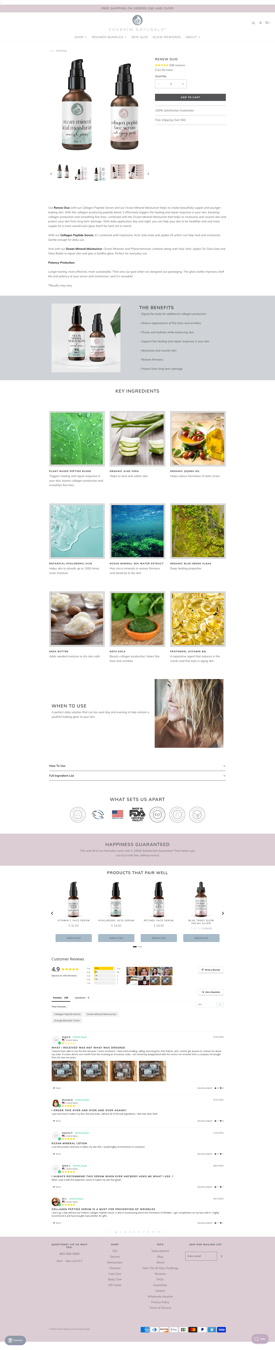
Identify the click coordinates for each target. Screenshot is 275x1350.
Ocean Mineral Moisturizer (101, 1014)
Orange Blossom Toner (67, 1020)
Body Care (115, 1279)
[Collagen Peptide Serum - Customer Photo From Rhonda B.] (155, 971)
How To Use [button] (57, 766)
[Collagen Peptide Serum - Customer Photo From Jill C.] (132, 980)
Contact (160, 1291)
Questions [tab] (80, 997)
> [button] (165, 1231)
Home (51, 51)
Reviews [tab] (57, 997)
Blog (160, 1256)
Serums (115, 1256)
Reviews (160, 1274)
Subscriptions (160, 1251)
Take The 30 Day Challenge (160, 1268)
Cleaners (115, 1268)
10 (158, 1231)
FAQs (160, 1279)
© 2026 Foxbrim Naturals (60, 1329)
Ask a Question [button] (212, 992)
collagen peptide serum (67, 1014)
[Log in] (260, 22)
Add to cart (190, 97)
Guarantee (160, 1285)
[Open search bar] (253, 23)
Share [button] (58, 1088)
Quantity (160, 76)
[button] (51, 173)
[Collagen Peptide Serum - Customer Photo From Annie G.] (167, 971)
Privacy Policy (160, 1302)
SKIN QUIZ (139, 37)
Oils (114, 1251)
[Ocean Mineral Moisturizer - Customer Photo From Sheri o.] (143, 980)
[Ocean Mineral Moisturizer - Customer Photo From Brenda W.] (132, 971)
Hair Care (115, 1274)
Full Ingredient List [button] (61, 775)
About (160, 1262)
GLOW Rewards (167, 37)
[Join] (221, 1256)
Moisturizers (115, 1262)
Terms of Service (160, 1308)
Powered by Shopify (81, 1329)
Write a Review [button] (212, 969)
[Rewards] (15, 1340)
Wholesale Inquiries (160, 1296)
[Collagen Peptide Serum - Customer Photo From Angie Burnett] (155, 980)
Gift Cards (114, 1285)
